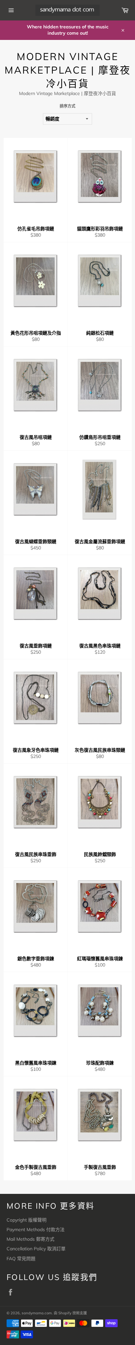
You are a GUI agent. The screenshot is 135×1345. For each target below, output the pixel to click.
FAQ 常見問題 (21, 1259)
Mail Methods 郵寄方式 (30, 1239)
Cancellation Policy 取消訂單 (36, 1249)
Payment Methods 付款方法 (36, 1229)
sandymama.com (37, 1313)
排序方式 (67, 106)
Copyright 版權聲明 (27, 1220)
